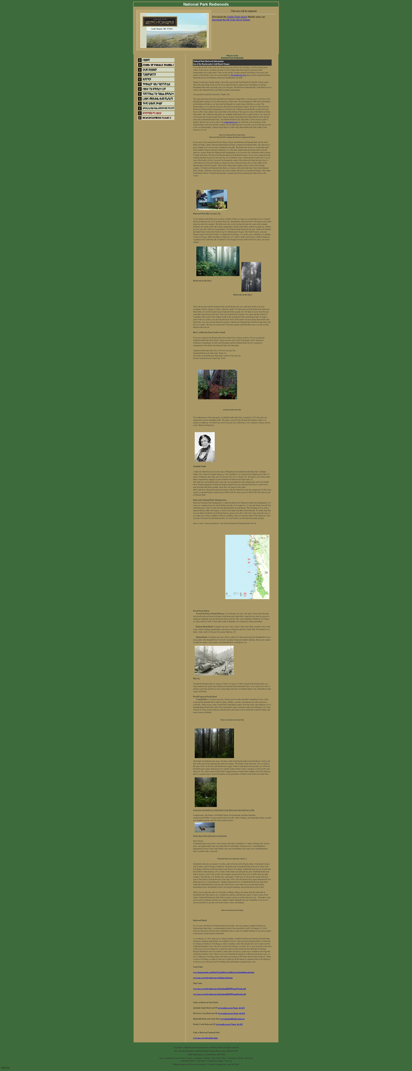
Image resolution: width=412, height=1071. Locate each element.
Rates (224, 1058)
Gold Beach (201, 1061)
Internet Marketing (196, 1064)
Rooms (240, 1058)
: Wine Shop (215, 1058)
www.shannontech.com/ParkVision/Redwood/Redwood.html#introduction (223, 972)
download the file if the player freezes (231, 19)
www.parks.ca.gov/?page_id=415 (229, 1024)
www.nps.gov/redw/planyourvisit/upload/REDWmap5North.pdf (219, 988)
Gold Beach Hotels (187, 1061)
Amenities (197, 1058)
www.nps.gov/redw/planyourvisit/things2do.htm (213, 977)
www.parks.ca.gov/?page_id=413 (231, 1007)
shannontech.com (230, 122)
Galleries (206, 1058)
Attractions (232, 1058)
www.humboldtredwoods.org (232, 1018)
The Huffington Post (238, 75)
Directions (249, 1058)
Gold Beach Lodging (215, 1061)
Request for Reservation (175, 1058)
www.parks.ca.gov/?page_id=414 (231, 1013)
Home (161, 1058)
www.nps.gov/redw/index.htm (205, 1038)
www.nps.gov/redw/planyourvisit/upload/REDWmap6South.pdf (219, 994)
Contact (189, 1058)
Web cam (228, 1061)
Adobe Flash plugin (237, 16)
